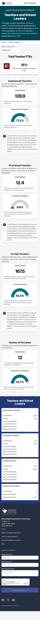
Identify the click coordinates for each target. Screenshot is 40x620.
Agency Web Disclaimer (9, 536)
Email (6, 561)
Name (6, 554)
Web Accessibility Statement (11, 533)
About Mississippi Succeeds (10, 540)
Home (3, 42)
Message (7, 569)
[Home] (6, 3)
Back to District (14, 42)
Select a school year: (8, 46)
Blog (3, 544)
